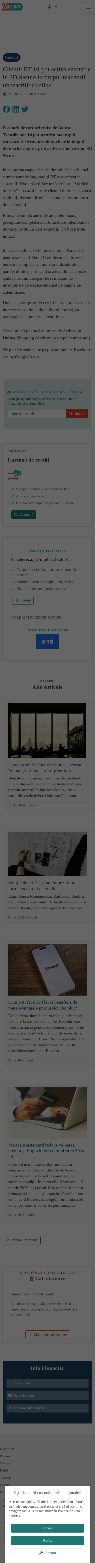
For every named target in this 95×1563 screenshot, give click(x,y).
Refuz (47, 1540)
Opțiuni (50, 1553)
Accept (47, 1528)
